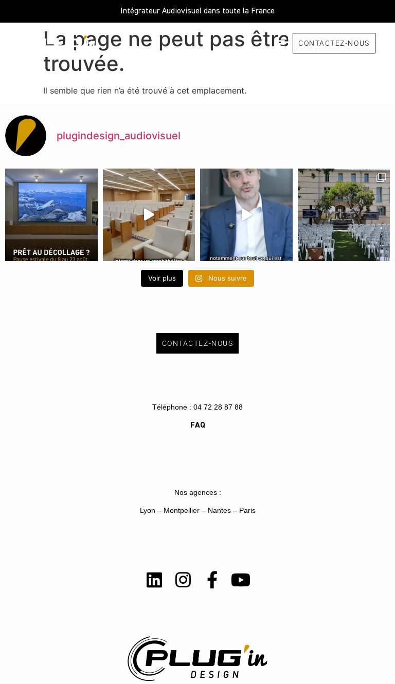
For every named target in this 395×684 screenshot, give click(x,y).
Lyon (147, 510)
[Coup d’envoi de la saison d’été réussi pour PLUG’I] (344, 215)
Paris (247, 510)
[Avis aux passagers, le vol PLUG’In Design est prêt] (51, 215)
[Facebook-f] (212, 579)
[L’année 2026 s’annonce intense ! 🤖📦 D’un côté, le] (246, 215)
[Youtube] (240, 579)
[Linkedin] (154, 579)
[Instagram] (183, 579)
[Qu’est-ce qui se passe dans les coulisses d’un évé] (149, 215)
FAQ (197, 425)
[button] (280, 43)
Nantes (219, 510)
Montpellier (182, 510)
